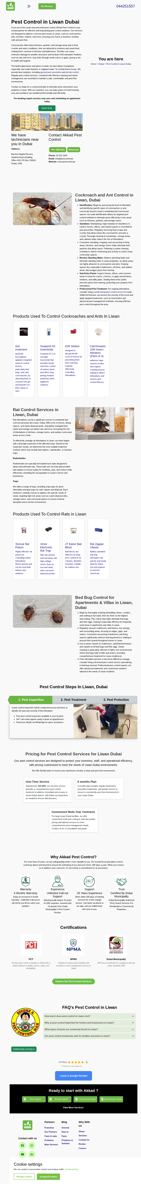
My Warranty (47, 6)
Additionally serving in (24, 1049)
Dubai (101, 64)
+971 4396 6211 (58, 149)
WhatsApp (74, 149)
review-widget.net (76, 1066)
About (82, 1131)
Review (82, 1144)
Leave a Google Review (73, 1075)
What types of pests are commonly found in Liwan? (71, 1029)
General (65, 1128)
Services (83, 1135)
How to (65, 1132)
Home (94, 64)
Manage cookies (24, 1176)
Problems (49, 1140)
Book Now (47, 108)
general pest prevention (51, 72)
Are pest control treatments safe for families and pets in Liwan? (77, 1036)
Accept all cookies (48, 1176)
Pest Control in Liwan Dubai (118, 64)
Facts (64, 1136)
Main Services (51, 1144)
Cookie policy (71, 1169)
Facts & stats (50, 1136)
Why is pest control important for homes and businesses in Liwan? (79, 1023)
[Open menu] (29, 6)
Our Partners (50, 1132)
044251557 (125, 6)
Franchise (49, 1128)
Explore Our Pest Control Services (73, 981)
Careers (82, 1148)
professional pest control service (109, 292)
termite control (72, 72)
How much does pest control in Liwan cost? (67, 1016)
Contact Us (84, 1140)
